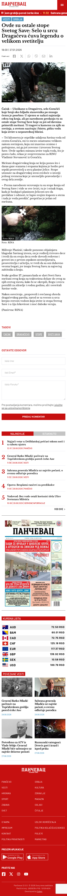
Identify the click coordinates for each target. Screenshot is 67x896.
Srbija (17, 19)
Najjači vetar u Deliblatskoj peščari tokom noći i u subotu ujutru (36, 443)
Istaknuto (49, 433)
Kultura (39, 787)
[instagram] (19, 874)
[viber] (36, 56)
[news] (17, 687)
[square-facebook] (4, 874)
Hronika (6, 793)
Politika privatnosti (13, 839)
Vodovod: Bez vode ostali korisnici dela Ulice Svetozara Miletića (34, 498)
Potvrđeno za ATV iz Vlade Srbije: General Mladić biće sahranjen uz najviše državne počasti (17, 747)
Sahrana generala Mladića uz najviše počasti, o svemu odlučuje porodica (35, 472)
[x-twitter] (11, 874)
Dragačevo (23, 334)
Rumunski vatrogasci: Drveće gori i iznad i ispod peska (48, 745)
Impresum (7, 828)
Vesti (6, 19)
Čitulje (39, 810)
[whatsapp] (29, 56)
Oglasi (38, 805)
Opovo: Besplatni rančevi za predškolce (30, 484)
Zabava (5, 805)
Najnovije (17, 433)
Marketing (41, 839)
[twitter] (21, 56)
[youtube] (26, 874)
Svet (4, 810)
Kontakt (6, 833)
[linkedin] (50, 56)
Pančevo (28, 448)
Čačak (7, 334)
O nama (5, 822)
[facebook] (14, 56)
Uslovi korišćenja (45, 822)
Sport (5, 799)
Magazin (39, 799)
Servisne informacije (34, 503)
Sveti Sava (54, 334)
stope (38, 334)
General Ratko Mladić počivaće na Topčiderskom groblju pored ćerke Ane (30, 457)
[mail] (43, 56)
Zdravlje (40, 793)
